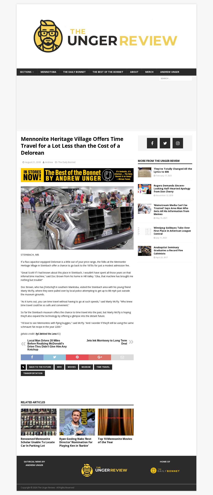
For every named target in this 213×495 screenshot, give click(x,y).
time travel (103, 367)
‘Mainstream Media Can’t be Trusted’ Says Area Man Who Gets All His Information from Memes (171, 210)
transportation (32, 373)
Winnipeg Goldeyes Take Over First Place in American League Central (172, 230)
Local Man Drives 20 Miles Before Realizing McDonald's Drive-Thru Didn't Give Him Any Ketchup (47, 345)
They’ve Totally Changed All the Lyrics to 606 (173, 170)
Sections (25, 71)
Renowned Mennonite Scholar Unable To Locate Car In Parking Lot (38, 442)
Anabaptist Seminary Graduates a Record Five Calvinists (168, 250)
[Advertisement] (106, 106)
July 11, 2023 (161, 237)
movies (72, 367)
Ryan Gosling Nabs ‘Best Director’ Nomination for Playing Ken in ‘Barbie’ (76, 442)
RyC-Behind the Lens (46, 333)
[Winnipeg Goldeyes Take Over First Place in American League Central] (144, 231)
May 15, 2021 (161, 218)
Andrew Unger (169, 71)
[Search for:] (175, 78)
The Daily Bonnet (74, 71)
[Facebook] (152, 143)
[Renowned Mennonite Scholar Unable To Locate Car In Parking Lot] (39, 422)
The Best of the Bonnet (108, 71)
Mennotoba (48, 71)
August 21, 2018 (33, 162)
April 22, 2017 (162, 257)
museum (86, 367)
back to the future (40, 367)
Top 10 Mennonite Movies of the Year (115, 440)
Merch (149, 71)
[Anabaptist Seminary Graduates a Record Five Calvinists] (144, 251)
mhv (59, 367)
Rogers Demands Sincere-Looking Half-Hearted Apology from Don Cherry (172, 188)
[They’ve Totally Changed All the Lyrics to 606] (144, 172)
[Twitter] (165, 143)
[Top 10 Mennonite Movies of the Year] (116, 422)
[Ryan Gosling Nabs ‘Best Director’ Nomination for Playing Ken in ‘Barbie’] (77, 422)
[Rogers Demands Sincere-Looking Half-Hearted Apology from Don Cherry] (144, 189)
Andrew (49, 162)
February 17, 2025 (164, 175)
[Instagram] (178, 143)
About (134, 71)
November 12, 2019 (164, 195)
